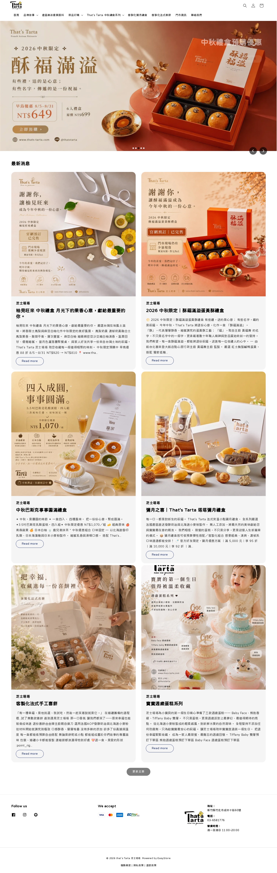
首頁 (16, 15)
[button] (245, 6)
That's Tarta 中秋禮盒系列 (104, 15)
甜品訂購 (73, 15)
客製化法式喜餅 (161, 15)
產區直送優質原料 (53, 15)
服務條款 (126, 865)
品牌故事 (29, 15)
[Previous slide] (253, 151)
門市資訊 (181, 15)
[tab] (133, 148)
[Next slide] (263, 151)
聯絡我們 (196, 15)
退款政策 (151, 865)
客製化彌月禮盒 (137, 15)
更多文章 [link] (138, 771)
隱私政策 (138, 865)
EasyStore (164, 858)
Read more (30, 361)
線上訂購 (250, 48)
